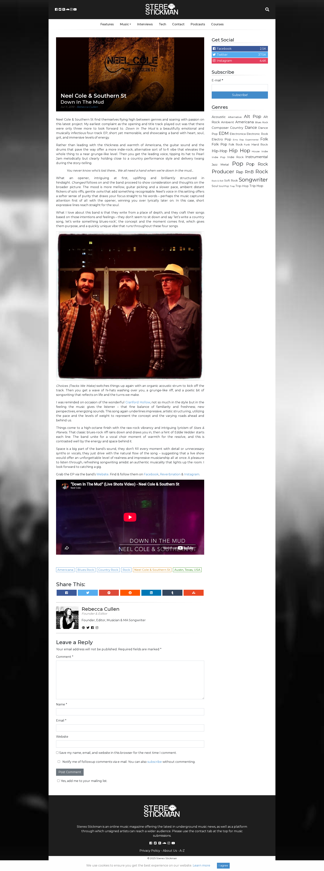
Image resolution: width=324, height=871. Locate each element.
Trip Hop (256, 186)
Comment (64, 657)
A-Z (182, 850)
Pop (237, 163)
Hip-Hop (219, 151)
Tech (162, 24)
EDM (224, 133)
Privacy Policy (150, 850)
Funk (247, 144)
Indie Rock (235, 157)
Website (102, 474)
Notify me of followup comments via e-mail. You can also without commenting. (128, 762)
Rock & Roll (217, 180)
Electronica (238, 134)
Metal (224, 164)
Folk (264, 139)
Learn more (201, 865)
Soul (215, 186)
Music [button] (124, 24)
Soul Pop (224, 186)
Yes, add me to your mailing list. (84, 781)
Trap (232, 186)
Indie (264, 151)
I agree (223, 865)
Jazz (215, 164)
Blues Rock (261, 122)
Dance (251, 127)
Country (236, 128)
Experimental (252, 140)
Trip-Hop (242, 186)
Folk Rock (236, 144)
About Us (170, 850)
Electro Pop (221, 139)
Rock (261, 171)
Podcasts (197, 24)
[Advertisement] (240, 250)
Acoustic (219, 117)
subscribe (154, 762)
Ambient (227, 122)
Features (107, 24)
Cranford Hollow (137, 402)
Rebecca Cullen (87, 107)
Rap (239, 172)
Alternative (235, 117)
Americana (244, 122)
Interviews (145, 24)
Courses (217, 24)
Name (61, 704)
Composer (220, 128)
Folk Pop (219, 144)
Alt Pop (252, 116)
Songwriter (253, 179)
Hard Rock (259, 144)
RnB (249, 171)
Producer (223, 172)
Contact (178, 24)
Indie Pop (218, 157)
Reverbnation (170, 474)
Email (61, 720)
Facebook (151, 474)
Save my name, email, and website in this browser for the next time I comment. (118, 753)
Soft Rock (231, 180)
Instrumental (256, 157)
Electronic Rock (257, 134)
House (256, 151)
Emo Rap (238, 139)
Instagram (191, 474)
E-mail (217, 80)
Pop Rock (257, 164)
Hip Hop (239, 151)
